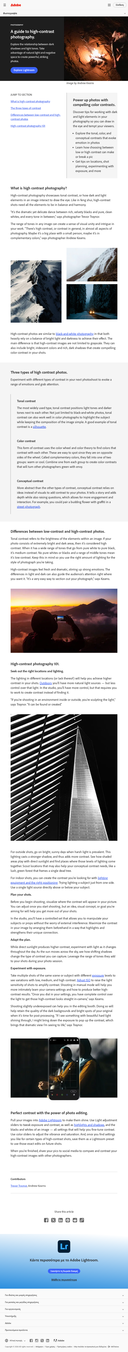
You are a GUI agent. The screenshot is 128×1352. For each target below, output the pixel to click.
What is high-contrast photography (30, 101)
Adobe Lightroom (50, 1120)
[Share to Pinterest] (68, 1220)
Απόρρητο (39, 1347)
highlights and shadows (89, 1125)
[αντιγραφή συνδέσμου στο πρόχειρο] (82, 1220)
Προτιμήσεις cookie (64, 1347)
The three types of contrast (26, 108)
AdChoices (115, 1347)
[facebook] (31, 1340)
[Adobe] (15, 5)
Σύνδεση (120, 5)
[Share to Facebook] (46, 1220)
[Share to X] (53, 1220)
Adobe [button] (8, 1323)
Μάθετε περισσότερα (64, 1279)
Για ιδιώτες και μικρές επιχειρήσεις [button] (21, 1295)
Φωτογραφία (10, 13)
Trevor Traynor (19, 1186)
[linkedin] (47, 1340)
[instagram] (36, 1340)
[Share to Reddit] (75, 1220)
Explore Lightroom (24, 70)
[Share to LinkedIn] (60, 1220)
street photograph (28, 507)
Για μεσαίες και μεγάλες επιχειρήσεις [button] (22, 1302)
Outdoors (46, 683)
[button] (109, 5)
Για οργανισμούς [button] (13, 1309)
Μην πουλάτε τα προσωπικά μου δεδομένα (90, 1347)
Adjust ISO (83, 980)
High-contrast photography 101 (28, 126)
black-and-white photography (75, 334)
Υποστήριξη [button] (10, 1316)
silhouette (39, 427)
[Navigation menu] (4, 5)
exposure (98, 975)
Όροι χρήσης (50, 1347)
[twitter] (42, 1340)
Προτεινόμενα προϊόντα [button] (16, 1330)
